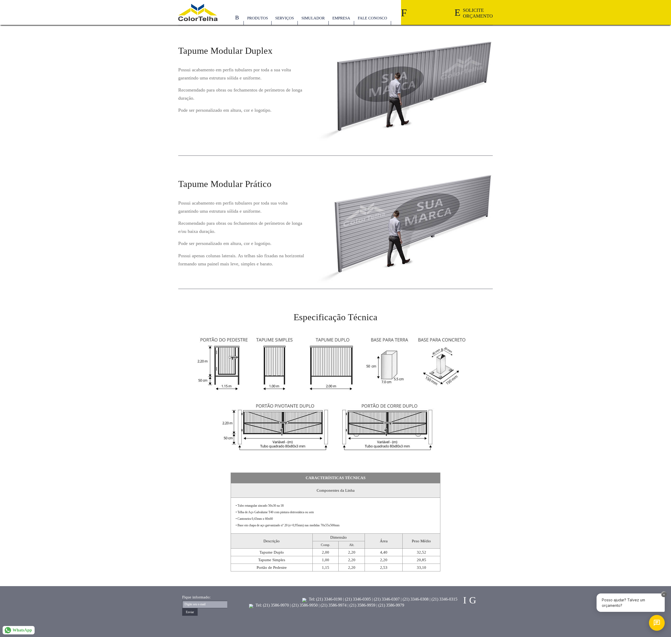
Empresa (341, 18)
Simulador (313, 18)
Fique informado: (196, 597)
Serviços (284, 18)
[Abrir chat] (657, 623)
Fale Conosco (372, 18)
